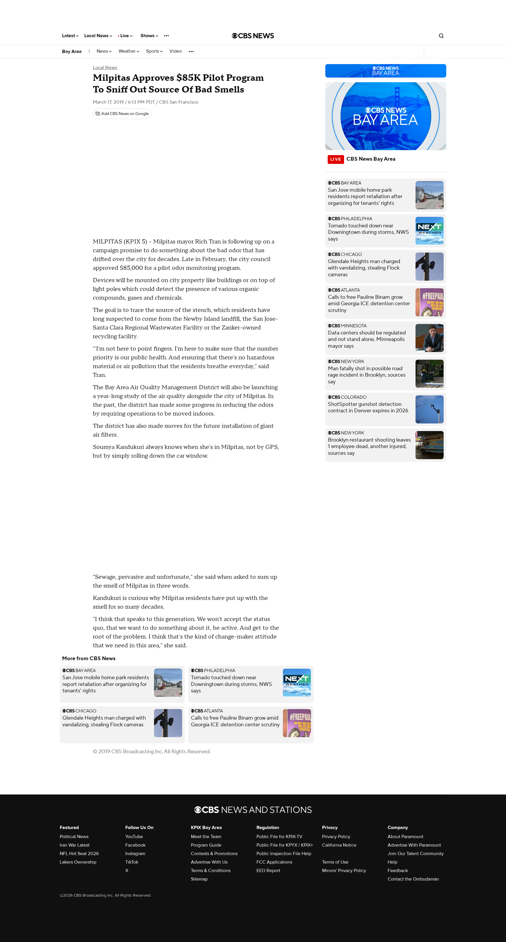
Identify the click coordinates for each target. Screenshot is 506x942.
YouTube (134, 836)
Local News (97, 35)
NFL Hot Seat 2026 (79, 853)
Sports (153, 51)
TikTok (131, 862)
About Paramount (405, 836)
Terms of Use (335, 862)
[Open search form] (441, 35)
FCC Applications (274, 862)
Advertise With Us (209, 862)
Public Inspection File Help (284, 853)
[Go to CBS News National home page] (253, 36)
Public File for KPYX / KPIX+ (285, 845)
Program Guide (206, 845)
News (103, 51)
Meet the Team (206, 836)
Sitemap (199, 879)
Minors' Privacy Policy (344, 870)
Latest (69, 35)
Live (125, 36)
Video (176, 51)
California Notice (339, 845)
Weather (128, 51)
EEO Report (268, 870)
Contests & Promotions (214, 853)
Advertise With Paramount (414, 845)
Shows (148, 35)
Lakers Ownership (78, 862)
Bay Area (72, 51)
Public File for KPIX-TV (279, 836)
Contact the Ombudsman (413, 879)
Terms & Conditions (210, 870)
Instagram (135, 853)
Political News (74, 836)
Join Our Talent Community (416, 853)
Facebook (135, 845)
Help (392, 862)
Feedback (398, 870)
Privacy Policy (336, 836)
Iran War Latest (75, 845)
